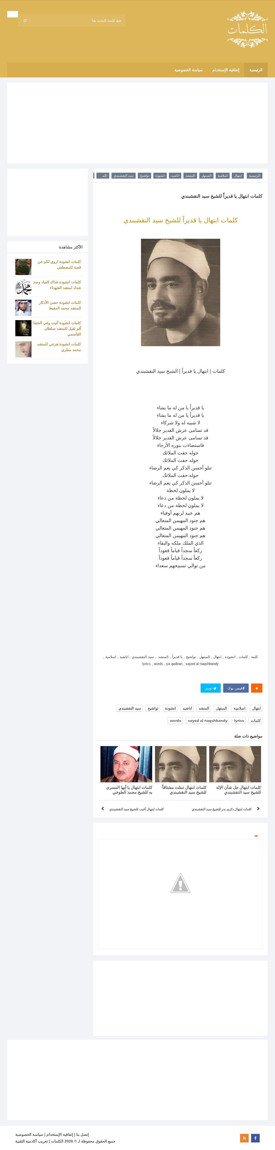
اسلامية (222, 176)
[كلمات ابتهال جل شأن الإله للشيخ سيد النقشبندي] (235, 764)
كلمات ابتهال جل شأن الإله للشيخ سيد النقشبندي (238, 789)
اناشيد (175, 176)
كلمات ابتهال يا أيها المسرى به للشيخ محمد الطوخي (129, 789)
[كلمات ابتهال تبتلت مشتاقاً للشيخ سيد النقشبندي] (181, 764)
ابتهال (238, 176)
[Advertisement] (137, 123)
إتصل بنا (82, 1134)
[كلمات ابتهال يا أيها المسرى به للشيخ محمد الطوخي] (126, 764)
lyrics (239, 720)
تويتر (209, 688)
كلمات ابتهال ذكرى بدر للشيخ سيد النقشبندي (222, 809)
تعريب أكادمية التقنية (31, 1141)
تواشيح (144, 176)
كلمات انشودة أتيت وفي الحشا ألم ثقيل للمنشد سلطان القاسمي (57, 328)
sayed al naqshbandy (207, 720)
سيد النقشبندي (123, 176)
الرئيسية (254, 176)
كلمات (103, 176)
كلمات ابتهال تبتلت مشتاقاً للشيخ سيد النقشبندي (184, 789)
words (175, 720)
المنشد (190, 176)
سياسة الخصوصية (29, 1134)
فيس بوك (235, 688)
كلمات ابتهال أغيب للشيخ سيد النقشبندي (136, 809)
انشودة (160, 176)
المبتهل (206, 176)
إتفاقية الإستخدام (59, 1134)
